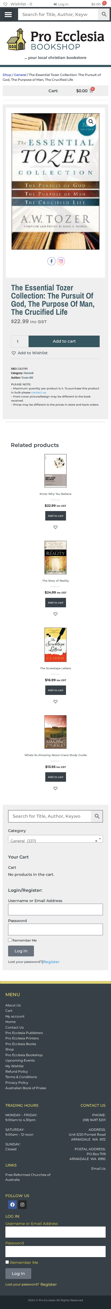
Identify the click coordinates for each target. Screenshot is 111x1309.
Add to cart (64, 341)
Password (17, 920)
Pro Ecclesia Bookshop (24, 1055)
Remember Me (24, 940)
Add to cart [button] (55, 516)
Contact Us (14, 1027)
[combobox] (55, 839)
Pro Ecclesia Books (20, 1044)
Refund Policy (16, 1071)
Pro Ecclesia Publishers (24, 1033)
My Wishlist (14, 1066)
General (20, 75)
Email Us (98, 1168)
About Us (13, 1005)
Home (10, 1022)
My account (15, 1016)
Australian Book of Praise (25, 1088)
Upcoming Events (20, 1060)
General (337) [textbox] (54, 841)
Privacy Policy (16, 1083)
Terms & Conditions (21, 1077)
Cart (8, 1011)
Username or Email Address (35, 900)
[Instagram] (22, 1204)
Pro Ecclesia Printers (22, 1038)
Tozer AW (27, 377)
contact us (38, 392)
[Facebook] (12, 1204)
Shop (7, 75)
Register (51, 961)
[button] (8, 14)
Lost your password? (25, 962)
